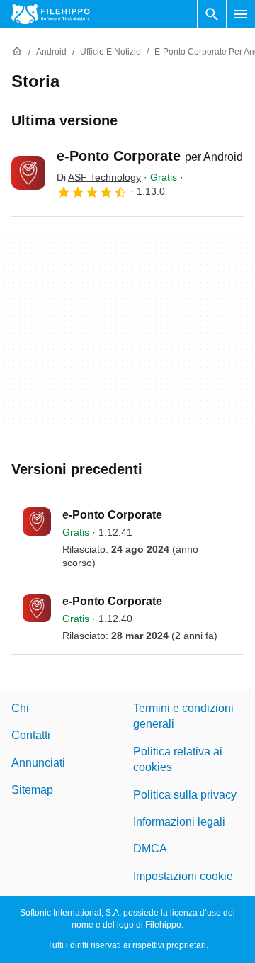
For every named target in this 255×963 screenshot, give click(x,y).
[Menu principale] (241, 14)
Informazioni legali (179, 822)
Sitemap (32, 790)
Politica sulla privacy (185, 795)
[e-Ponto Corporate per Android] (28, 173)
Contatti (30, 736)
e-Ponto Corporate (150, 156)
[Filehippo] (50, 14)
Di (99, 177)
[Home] (17, 51)
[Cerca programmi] (212, 14)
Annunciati (38, 763)
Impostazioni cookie (183, 876)
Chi (20, 708)
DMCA (150, 849)
